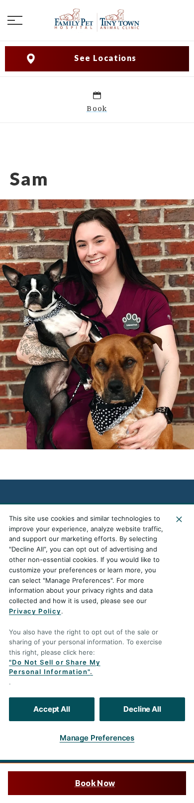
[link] (97, 20)
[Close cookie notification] (179, 519)
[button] (14, 20)
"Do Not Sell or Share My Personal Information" (54, 667)
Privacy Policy (35, 611)
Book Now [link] (95, 783)
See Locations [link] (105, 57)
